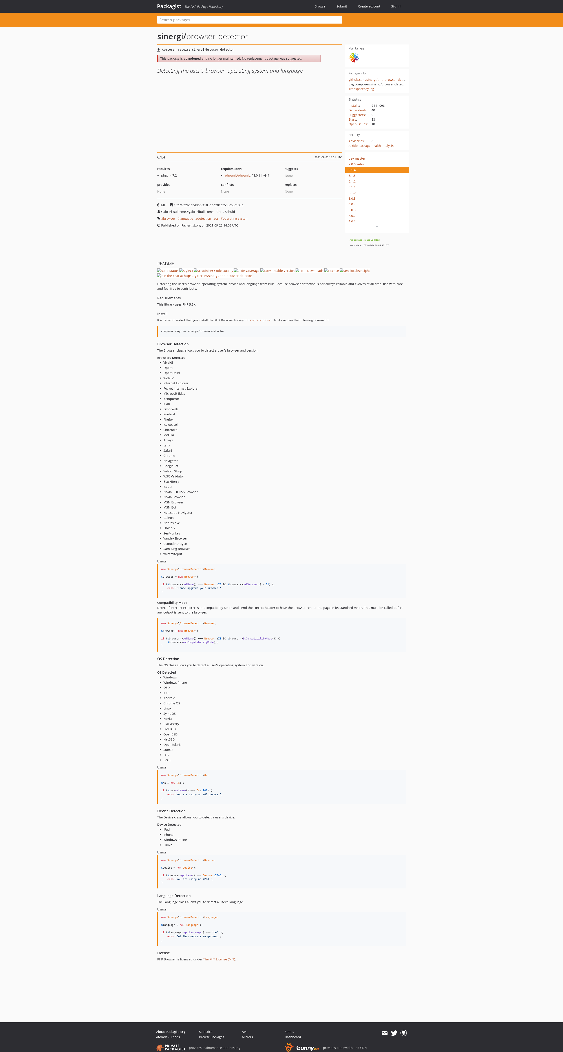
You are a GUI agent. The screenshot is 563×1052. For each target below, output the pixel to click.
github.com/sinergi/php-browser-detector (379, 79)
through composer (258, 320)
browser (169, 218)
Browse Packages (211, 1037)
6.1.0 (352, 193)
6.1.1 (352, 187)
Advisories (356, 141)
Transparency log (361, 89)
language (186, 218)
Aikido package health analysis (371, 146)
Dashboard (293, 1037)
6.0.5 (352, 198)
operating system (235, 218)
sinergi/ (171, 36)
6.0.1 (352, 221)
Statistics (205, 1032)
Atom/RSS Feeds (168, 1037)
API (244, 1032)
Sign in (396, 6)
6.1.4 (352, 170)
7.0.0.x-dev (356, 164)
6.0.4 (352, 204)
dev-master (357, 158)
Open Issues (358, 124)
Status (289, 1032)
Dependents (358, 110)
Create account (369, 6)
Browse (320, 6)
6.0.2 (352, 216)
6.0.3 (352, 210)
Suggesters (357, 115)
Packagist (169, 6)
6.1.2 (352, 181)
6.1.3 (352, 175)
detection (204, 218)
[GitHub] (403, 1033)
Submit (341, 6)
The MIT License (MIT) (219, 959)
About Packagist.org (170, 1032)
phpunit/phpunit (237, 175)
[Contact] (384, 1033)
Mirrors (247, 1037)
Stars (352, 119)
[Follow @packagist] (394, 1033)
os (217, 218)
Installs (354, 105)
